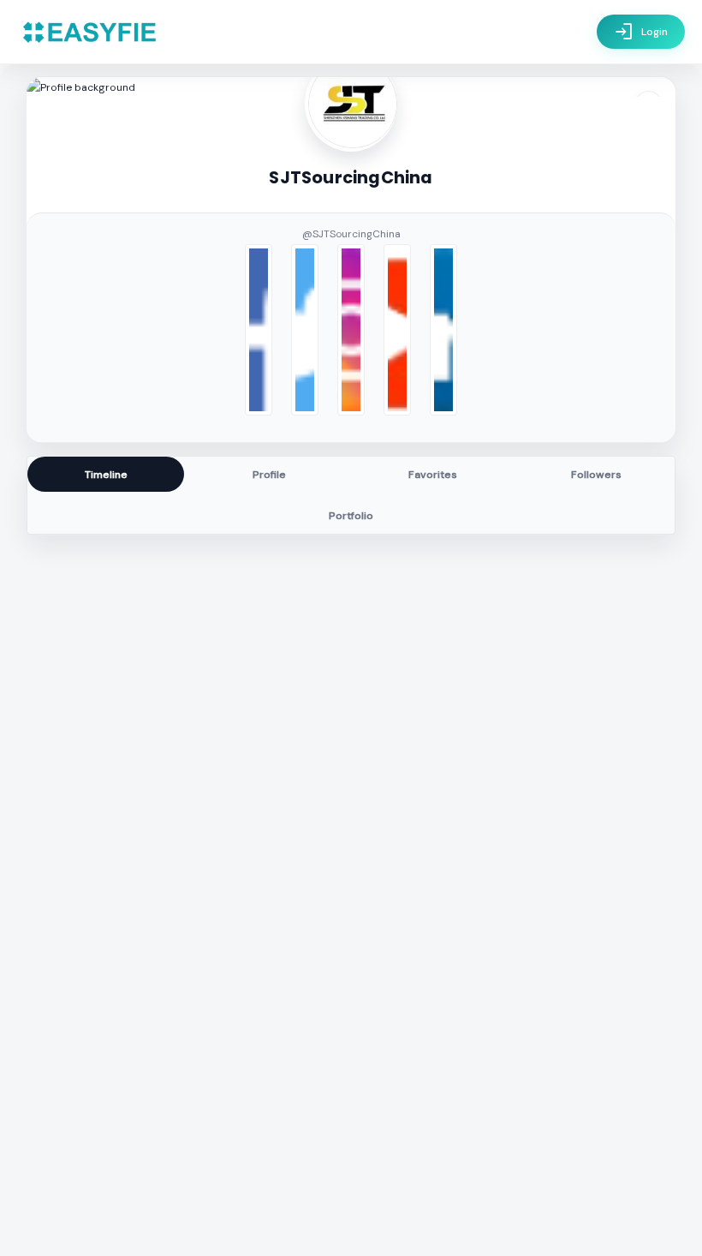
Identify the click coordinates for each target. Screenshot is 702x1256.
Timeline (106, 474)
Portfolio (351, 516)
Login (641, 32)
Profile (269, 474)
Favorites (432, 474)
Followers (596, 474)
